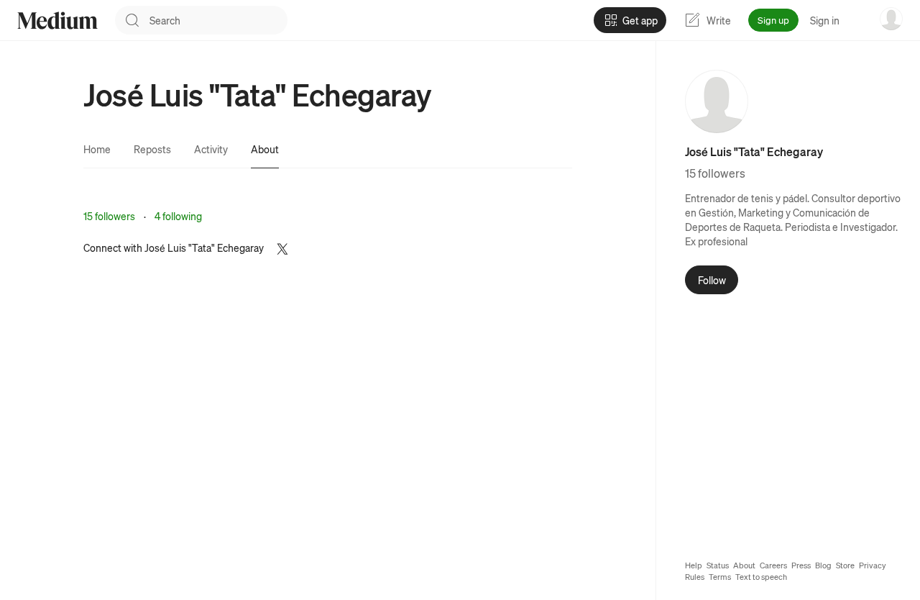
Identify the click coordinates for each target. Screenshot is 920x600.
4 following (178, 215)
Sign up (773, 20)
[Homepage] (57, 20)
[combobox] (219, 20)
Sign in (825, 20)
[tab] (97, 149)
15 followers (109, 215)
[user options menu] (891, 18)
